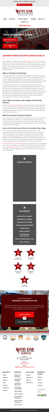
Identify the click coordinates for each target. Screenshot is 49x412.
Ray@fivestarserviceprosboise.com (24, 367)
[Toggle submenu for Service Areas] (28, 19)
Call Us (24, 321)
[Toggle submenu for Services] (15, 19)
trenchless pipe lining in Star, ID (13, 147)
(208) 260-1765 (24, 25)
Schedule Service (24, 314)
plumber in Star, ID (31, 61)
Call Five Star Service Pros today (12, 143)
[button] (38, 392)
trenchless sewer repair (15, 105)
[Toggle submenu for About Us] (45, 19)
